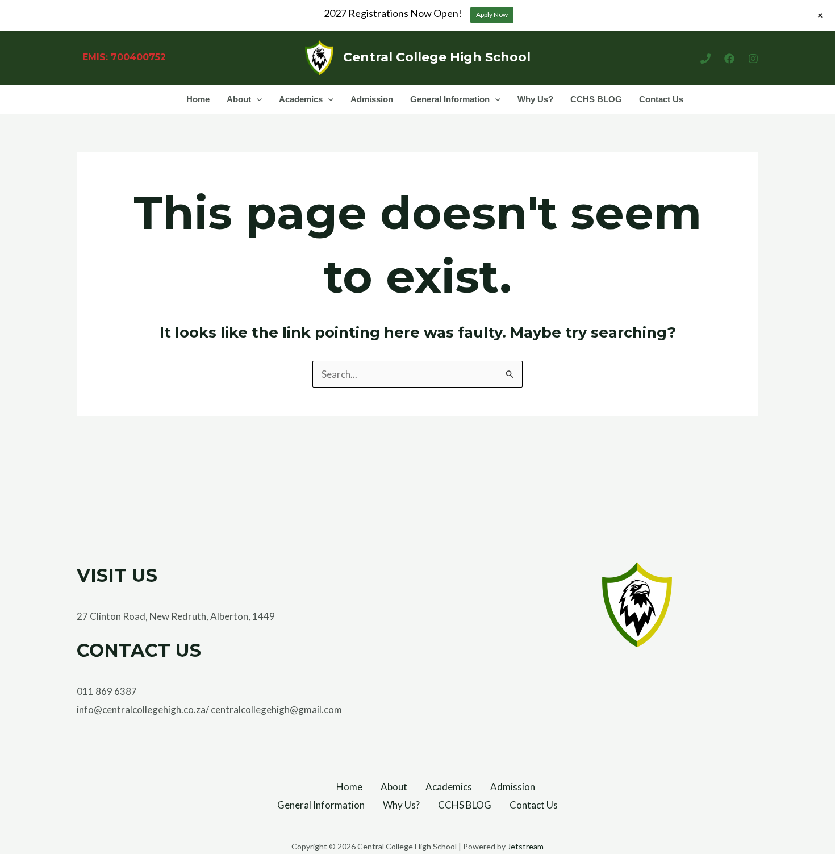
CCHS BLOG (596, 99)
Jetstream (525, 846)
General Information (450, 99)
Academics (301, 99)
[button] (256, 99)
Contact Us (661, 99)
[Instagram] (753, 58)
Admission (371, 99)
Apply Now (492, 14)
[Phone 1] (705, 58)
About (239, 99)
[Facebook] (729, 58)
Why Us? (535, 99)
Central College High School (437, 57)
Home (198, 99)
